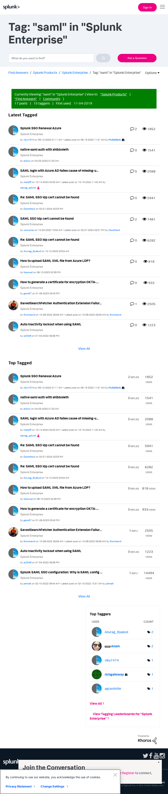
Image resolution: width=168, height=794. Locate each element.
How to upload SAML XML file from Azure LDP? (55, 261)
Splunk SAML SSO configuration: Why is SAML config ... (61, 572)
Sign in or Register (121, 773)
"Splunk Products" (113, 94)
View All (84, 348)
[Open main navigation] (162, 7)
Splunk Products (45, 72)
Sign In (147, 7)
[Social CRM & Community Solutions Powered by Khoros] (147, 739)
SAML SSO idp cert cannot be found (47, 218)
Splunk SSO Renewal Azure (40, 128)
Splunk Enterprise (75, 72)
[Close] (115, 775)
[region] (60, 781)
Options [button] (149, 73)
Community (51, 99)
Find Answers (18, 72)
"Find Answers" (26, 99)
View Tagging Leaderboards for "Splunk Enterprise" (121, 716)
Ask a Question (137, 58)
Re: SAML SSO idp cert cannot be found (49, 197)
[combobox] (59, 58)
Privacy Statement (19, 786)
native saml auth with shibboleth (44, 149)
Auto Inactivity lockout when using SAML (50, 324)
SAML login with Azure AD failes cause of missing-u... (59, 170)
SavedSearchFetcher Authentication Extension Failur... (61, 303)
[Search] (103, 58)
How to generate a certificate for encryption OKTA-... (59, 282)
